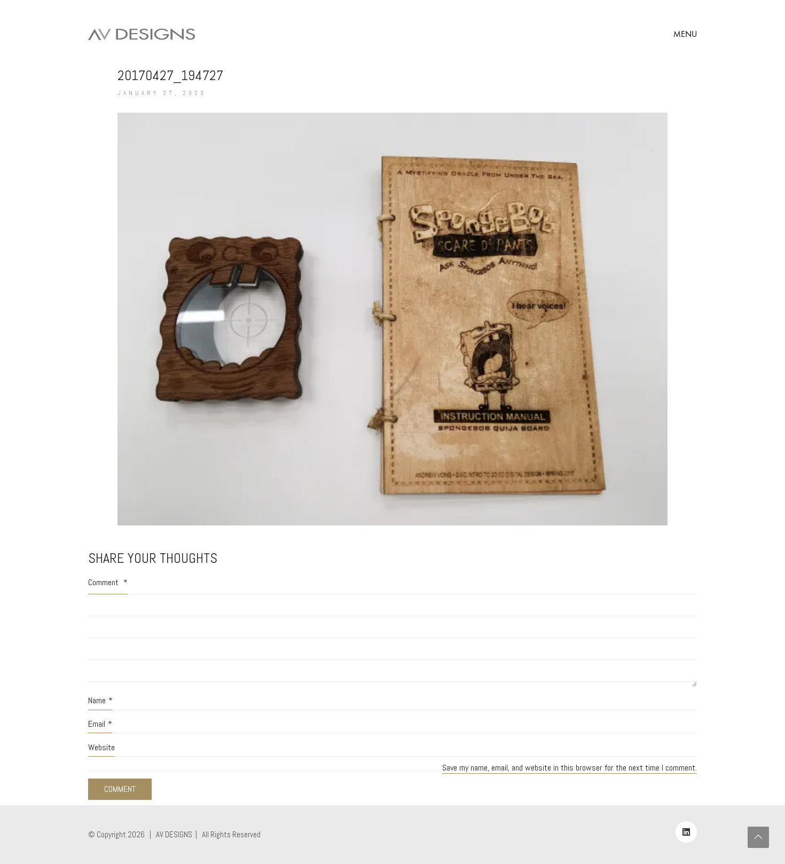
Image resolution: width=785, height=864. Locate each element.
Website (101, 747)
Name (100, 700)
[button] (685, 34)
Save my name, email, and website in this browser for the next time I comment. (569, 767)
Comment (108, 582)
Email (100, 723)
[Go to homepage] (141, 34)
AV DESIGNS (174, 834)
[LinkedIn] (686, 832)
